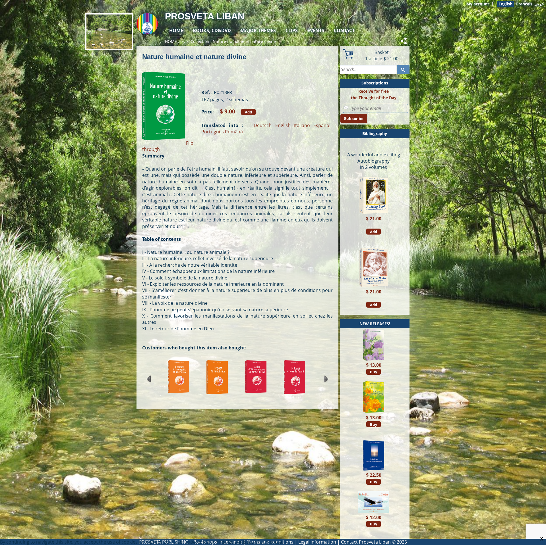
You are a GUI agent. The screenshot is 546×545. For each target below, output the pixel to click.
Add (248, 112)
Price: (207, 112)
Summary (153, 156)
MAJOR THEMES (258, 30)
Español (321, 125)
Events (315, 30)
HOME (176, 30)
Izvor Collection (194, 41)
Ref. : (207, 92)
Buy (373, 371)
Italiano (302, 125)
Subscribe (353, 118)
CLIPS (292, 30)
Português (212, 132)
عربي (539, 4)
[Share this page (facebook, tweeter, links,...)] (404, 41)
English (283, 125)
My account (477, 4)
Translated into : (222, 125)
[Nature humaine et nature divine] (163, 143)
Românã (234, 132)
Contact (344, 30)
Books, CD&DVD (212, 30)
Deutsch (263, 125)
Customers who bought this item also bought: (194, 348)
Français (524, 4)
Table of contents (161, 239)
